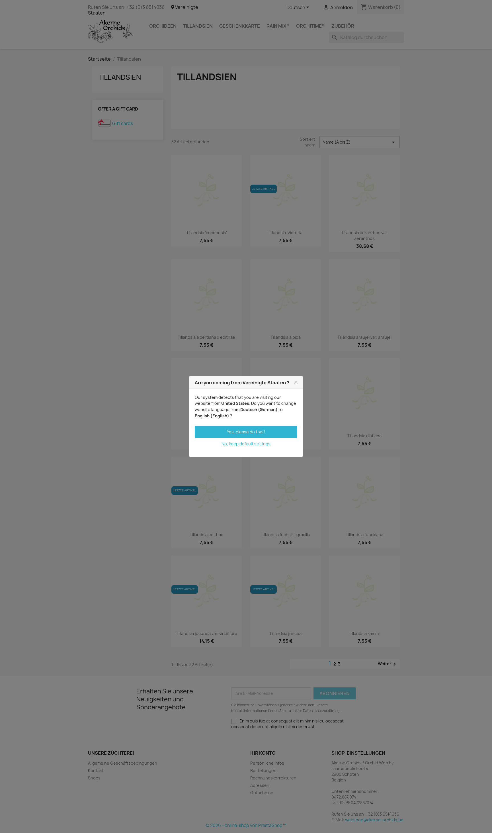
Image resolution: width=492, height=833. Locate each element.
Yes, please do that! (246, 431)
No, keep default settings (246, 443)
